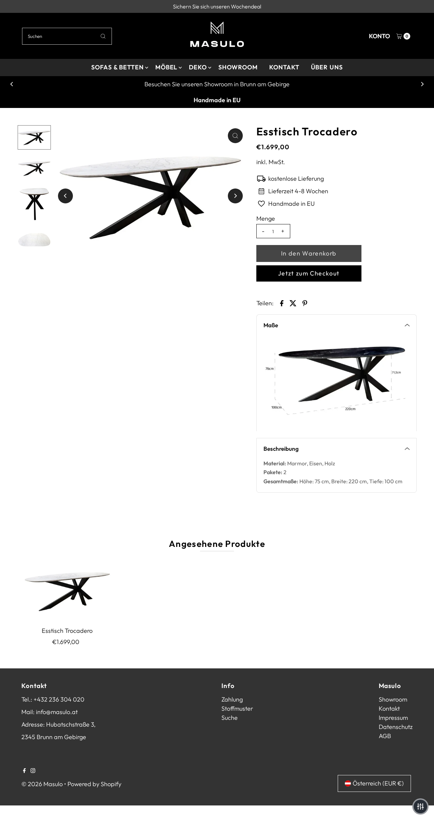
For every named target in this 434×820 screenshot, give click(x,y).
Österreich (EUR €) (378, 783)
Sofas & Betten (117, 67)
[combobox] (67, 36)
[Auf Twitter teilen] (293, 302)
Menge (265, 218)
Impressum (393, 718)
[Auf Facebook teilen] (282, 302)
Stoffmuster (237, 708)
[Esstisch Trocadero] (67, 590)
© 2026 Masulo (42, 784)
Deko (198, 67)
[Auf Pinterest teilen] (305, 302)
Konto (379, 36)
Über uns (327, 67)
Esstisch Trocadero (67, 631)
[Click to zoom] (235, 135)
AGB (385, 736)
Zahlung (232, 699)
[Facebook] (24, 771)
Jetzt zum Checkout (308, 273)
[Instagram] (33, 771)
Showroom (238, 67)
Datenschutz (396, 727)
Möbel (166, 67)
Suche (229, 718)
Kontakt (284, 67)
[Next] (422, 84)
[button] (420, 806)
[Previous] (12, 84)
